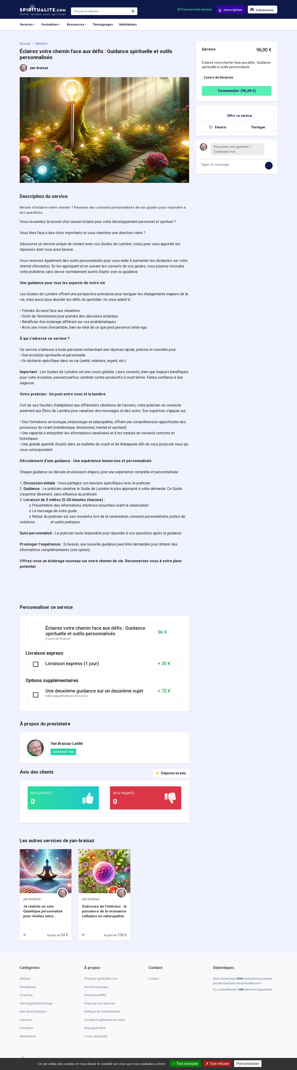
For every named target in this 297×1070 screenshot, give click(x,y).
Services (26, 24)
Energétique (28, 987)
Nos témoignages (96, 987)
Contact (153, 978)
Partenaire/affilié (95, 995)
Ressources (75, 24)
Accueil (25, 43)
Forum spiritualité (95, 1036)
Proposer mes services (196, 9)
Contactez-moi (63, 751)
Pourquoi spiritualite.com (101, 978)
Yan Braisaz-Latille (67, 743)
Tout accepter (186, 1063)
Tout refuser (219, 1063)
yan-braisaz (39, 68)
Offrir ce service (239, 115)
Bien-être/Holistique (33, 1011)
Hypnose (26, 1020)
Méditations (128, 24)
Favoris (220, 127)
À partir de (57, 935)
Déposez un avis (173, 773)
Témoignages (103, 24)
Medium (42, 43)
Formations (49, 24)
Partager (258, 127)
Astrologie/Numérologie (36, 1003)
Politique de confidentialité (102, 1011)
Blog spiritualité (94, 1028)
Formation (26, 1028)
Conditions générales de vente (104, 1020)
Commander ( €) (237, 91)
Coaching (26, 995)
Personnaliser (247, 1063)
